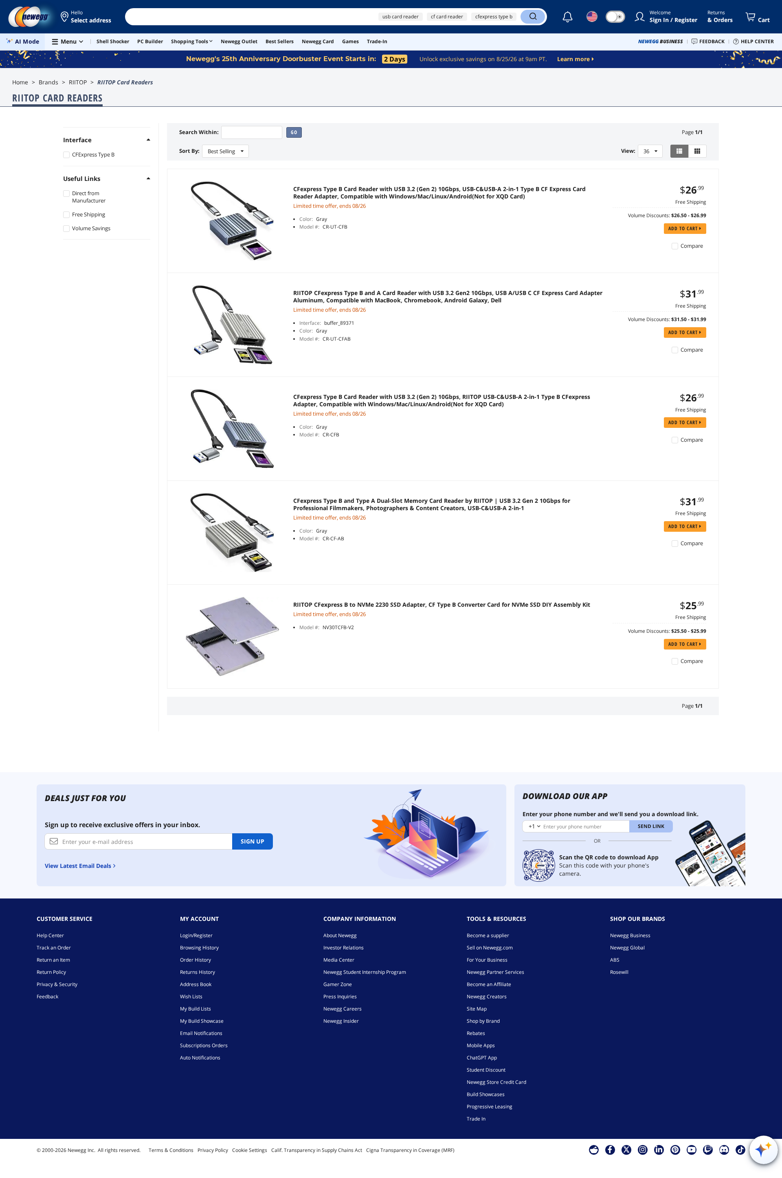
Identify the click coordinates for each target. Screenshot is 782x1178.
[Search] (533, 17)
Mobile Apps (481, 1045)
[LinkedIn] (659, 1149)
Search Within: (199, 132)
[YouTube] (692, 1149)
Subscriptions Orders (204, 1045)
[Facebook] (610, 1149)
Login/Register (196, 935)
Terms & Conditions (171, 1150)
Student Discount (486, 1069)
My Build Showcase (202, 1020)
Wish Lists (191, 996)
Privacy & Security (57, 984)
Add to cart (683, 228)
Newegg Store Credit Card (496, 1082)
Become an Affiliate (489, 984)
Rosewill (619, 972)
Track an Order (54, 947)
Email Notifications (201, 1033)
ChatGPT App (482, 1057)
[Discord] (724, 1149)
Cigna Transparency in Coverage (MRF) (410, 1150)
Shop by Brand (483, 1020)
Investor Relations (343, 947)
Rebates (476, 1033)
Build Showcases (486, 1094)
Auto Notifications (200, 1057)
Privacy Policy (213, 1150)
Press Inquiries (340, 996)
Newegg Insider (341, 1020)
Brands (48, 82)
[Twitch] (708, 1149)
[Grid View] (697, 151)
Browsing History (199, 947)
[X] (626, 1149)
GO (294, 132)
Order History (195, 959)
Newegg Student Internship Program (364, 972)
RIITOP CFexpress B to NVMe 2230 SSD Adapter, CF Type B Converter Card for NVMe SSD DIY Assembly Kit (441, 604)
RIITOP (78, 82)
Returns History (197, 972)
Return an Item (53, 959)
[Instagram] (642, 1149)
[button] (86, 16)
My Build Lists (195, 1008)
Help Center (50, 935)
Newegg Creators (487, 996)
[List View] (679, 151)
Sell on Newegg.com (490, 947)
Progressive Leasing (489, 1106)
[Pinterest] (675, 1149)
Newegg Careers (342, 1008)
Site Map (477, 1008)
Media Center (338, 959)
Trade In (476, 1118)
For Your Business (487, 959)
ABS (614, 959)
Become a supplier (488, 935)
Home (20, 82)
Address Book (195, 984)
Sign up (252, 841)
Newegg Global (627, 947)
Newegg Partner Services (495, 972)
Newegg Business (630, 935)
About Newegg (340, 935)
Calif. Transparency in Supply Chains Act (316, 1150)
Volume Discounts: (649, 215)
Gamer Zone (337, 984)
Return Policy (51, 972)
